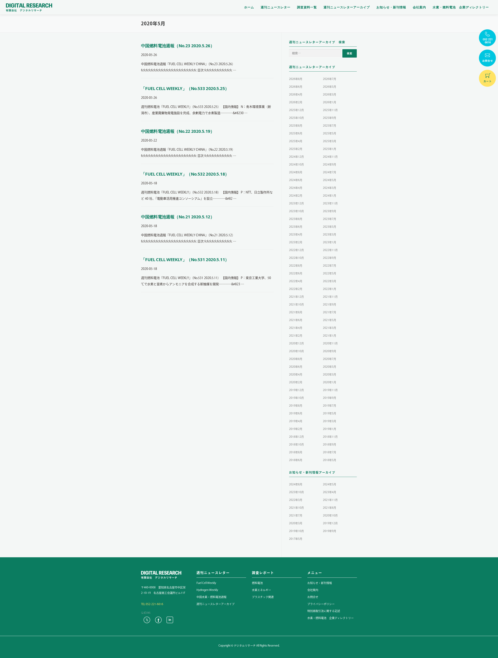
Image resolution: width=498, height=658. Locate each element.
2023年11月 (330, 203)
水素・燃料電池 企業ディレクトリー (461, 7)
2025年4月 (295, 141)
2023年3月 (329, 234)
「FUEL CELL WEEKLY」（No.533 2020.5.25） (185, 88)
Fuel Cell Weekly (206, 583)
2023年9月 (329, 211)
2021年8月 (295, 312)
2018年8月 (295, 452)
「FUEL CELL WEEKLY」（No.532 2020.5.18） (185, 174)
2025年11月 (330, 110)
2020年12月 (296, 343)
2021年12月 (296, 296)
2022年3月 (329, 281)
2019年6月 (295, 413)
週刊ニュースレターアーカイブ (347, 7)
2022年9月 (329, 257)
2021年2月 (295, 335)
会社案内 (419, 7)
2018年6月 (295, 460)
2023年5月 (329, 226)
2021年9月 (329, 304)
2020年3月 (329, 374)
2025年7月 (329, 125)
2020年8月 (295, 359)
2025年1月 (329, 149)
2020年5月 (329, 366)
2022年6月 (295, 273)
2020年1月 (329, 382)
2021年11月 (330, 296)
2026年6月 (295, 86)
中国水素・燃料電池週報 (211, 597)
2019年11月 (330, 390)
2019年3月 (329, 421)
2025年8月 (295, 125)
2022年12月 (296, 250)
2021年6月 (295, 320)
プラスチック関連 (263, 597)
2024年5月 (329, 180)
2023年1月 (329, 242)
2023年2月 (295, 242)
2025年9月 (329, 117)
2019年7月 (329, 405)
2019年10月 (296, 397)
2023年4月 (295, 234)
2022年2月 (295, 289)
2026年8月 (295, 79)
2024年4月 (295, 187)
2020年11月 (330, 343)
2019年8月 (295, 405)
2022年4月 (295, 281)
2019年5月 (329, 413)
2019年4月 (295, 421)
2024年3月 (329, 187)
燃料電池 (257, 583)
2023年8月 (295, 219)
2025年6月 (295, 133)
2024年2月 (295, 195)
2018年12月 (296, 436)
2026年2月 (295, 102)
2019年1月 (329, 429)
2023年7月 (329, 219)
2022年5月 (329, 273)
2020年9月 (329, 351)
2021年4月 (295, 327)
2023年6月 (295, 226)
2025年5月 (329, 133)
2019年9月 (329, 397)
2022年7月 (329, 265)
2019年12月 (296, 390)
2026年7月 (329, 79)
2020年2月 (295, 382)
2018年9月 (329, 444)
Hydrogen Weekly (207, 590)
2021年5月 (329, 320)
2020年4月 (295, 374)
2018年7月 (329, 452)
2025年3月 (329, 141)
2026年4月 (295, 94)
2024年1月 (329, 195)
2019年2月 (295, 429)
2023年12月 (296, 203)
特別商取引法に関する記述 (323, 611)
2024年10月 (296, 164)
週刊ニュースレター (275, 7)
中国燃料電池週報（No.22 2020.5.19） (177, 131)
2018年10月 (296, 444)
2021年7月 (329, 312)
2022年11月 (330, 250)
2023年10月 (296, 211)
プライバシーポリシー (321, 604)
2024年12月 (296, 156)
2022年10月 (296, 257)
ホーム (249, 7)
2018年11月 (330, 436)
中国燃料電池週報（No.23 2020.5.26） (177, 45)
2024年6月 (295, 180)
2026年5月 (329, 86)
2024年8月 (295, 172)
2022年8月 (295, 265)
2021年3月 (329, 327)
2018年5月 (329, 460)
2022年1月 (329, 289)
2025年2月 (295, 149)
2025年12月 (296, 110)
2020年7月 (329, 359)
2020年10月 (296, 351)
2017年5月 (295, 538)
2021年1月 (329, 335)
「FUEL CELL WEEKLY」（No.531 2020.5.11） (185, 259)
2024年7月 (329, 172)
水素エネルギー (261, 590)
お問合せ (312, 597)
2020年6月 (295, 366)
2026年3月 (329, 94)
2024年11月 (330, 156)
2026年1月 (329, 102)
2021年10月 (296, 304)
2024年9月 (329, 164)
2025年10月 (296, 117)
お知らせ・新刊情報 (391, 7)
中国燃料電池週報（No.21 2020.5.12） (177, 217)
